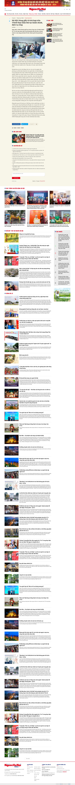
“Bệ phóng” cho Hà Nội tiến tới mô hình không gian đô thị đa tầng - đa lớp (34, 482)
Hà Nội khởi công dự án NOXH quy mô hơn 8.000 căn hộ (63, 259)
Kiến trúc (35, 776)
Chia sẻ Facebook (17, 124)
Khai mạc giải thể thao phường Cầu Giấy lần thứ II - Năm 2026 (63, 272)
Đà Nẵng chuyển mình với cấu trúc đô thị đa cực (31, 447)
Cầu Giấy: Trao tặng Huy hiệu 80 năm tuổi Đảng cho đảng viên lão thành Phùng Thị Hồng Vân (37, 226)
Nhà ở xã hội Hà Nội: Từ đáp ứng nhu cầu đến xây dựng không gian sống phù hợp (34, 269)
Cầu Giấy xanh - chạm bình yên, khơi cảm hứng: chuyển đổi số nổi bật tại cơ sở (64, 283)
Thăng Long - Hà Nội (33, 13)
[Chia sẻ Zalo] (9, 21)
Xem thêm (28, 758)
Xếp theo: (34, 181)
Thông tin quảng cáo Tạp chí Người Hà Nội (63, 770)
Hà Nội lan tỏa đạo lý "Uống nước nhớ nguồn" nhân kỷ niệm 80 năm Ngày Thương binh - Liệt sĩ (34, 506)
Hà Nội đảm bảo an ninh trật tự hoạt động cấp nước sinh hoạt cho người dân (58, 29)
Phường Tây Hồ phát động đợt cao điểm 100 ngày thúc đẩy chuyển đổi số (27, 156)
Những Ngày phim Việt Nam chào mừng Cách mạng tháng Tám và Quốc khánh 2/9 (34, 332)
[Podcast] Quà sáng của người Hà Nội (28, 378)
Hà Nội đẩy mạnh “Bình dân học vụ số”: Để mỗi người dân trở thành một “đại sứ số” (28, 154)
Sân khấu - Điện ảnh (46, 13)
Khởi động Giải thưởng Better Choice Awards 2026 (22, 158)
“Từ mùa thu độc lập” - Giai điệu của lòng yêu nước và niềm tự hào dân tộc (34, 390)
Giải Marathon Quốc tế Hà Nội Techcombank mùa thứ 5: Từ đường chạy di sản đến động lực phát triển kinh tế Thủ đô (33, 518)
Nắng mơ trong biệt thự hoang (26, 234)
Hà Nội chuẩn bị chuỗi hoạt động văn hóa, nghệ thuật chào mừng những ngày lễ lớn (33, 297)
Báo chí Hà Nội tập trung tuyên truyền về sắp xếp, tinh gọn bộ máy (58, 24)
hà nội (15, 127)
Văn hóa (17, 13)
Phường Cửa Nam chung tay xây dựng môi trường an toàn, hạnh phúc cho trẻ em (64, 277)
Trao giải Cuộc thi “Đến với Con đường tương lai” (31, 412)
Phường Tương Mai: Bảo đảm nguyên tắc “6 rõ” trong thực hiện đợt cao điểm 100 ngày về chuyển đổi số (35, 541)
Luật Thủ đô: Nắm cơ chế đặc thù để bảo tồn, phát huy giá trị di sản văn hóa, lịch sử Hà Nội (58, 41)
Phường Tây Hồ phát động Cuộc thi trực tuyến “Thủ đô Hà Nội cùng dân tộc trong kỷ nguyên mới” (63, 253)
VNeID (22, 127)
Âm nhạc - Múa (36, 774)
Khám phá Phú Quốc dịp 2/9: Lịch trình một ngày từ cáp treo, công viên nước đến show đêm (34, 459)
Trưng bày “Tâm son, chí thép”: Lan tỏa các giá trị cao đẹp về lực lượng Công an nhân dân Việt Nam (34, 257)
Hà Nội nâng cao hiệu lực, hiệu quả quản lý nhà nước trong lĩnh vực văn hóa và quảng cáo (34, 321)
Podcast (39, 13)
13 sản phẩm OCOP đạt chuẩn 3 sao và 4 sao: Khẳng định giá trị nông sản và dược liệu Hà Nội (59, 226)
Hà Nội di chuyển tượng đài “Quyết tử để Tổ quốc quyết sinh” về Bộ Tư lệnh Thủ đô (35, 344)
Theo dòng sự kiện (10, 13)
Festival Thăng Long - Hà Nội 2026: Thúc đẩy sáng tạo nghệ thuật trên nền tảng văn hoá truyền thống (34, 246)
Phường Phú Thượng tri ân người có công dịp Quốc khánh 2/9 (60, 206)
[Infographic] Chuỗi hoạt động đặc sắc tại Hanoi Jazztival (33, 309)
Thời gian (37, 181)
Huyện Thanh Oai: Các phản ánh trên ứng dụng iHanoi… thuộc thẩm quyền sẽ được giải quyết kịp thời (35, 136)
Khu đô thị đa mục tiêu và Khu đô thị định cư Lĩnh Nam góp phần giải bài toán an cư (35, 529)
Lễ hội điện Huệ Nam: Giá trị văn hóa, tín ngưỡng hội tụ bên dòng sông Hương (35, 367)
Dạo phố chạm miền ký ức (25, 563)
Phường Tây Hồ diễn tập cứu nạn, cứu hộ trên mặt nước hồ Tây (15, 206)
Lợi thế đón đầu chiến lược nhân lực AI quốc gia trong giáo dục (25, 148)
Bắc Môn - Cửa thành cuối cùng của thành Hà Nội (31, 435)
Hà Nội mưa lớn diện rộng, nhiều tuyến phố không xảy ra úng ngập (14, 226)
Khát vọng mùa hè (23, 355)
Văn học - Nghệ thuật (23, 13)
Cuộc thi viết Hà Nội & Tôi (65, 13)
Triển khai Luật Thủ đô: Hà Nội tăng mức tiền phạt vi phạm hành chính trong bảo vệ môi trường (57, 35)
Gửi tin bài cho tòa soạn (60, 768)
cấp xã (19, 127)
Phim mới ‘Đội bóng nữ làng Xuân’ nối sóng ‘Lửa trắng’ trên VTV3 (33, 424)
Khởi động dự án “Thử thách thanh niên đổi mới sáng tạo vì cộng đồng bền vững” (28, 153)
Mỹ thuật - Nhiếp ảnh (55, 13)
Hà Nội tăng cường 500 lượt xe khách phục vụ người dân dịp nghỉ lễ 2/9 (34, 470)
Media (35, 777)
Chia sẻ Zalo (25, 124)
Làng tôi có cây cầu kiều (25, 575)
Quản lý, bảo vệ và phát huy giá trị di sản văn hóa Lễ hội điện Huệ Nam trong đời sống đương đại (34, 401)
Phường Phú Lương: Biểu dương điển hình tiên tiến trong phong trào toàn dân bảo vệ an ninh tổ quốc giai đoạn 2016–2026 (63, 246)
